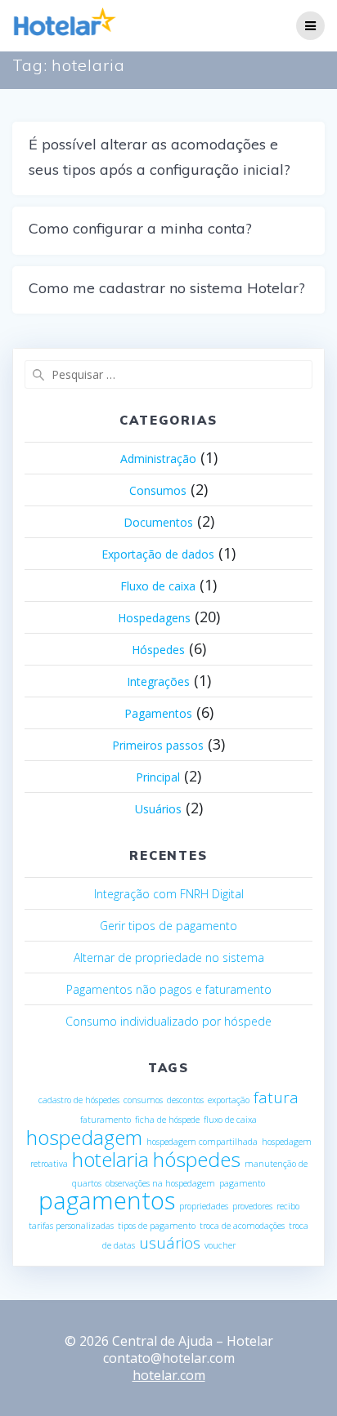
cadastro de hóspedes (78, 1100)
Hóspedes (158, 649)
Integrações (158, 681)
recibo (287, 1206)
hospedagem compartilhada (202, 1141)
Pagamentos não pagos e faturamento (169, 989)
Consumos (157, 490)
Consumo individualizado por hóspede (168, 1021)
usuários (169, 1242)
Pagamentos (158, 713)
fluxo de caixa (230, 1119)
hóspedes (196, 1159)
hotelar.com (169, 1375)
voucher (220, 1245)
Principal (158, 777)
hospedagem (84, 1137)
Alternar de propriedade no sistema (169, 957)
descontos (185, 1100)
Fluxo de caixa (157, 586)
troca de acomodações (242, 1225)
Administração (158, 458)
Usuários (158, 809)
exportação (228, 1100)
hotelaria (110, 1159)
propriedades (203, 1206)
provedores (252, 1206)
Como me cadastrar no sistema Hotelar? (167, 287)
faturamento (105, 1119)
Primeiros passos (158, 745)
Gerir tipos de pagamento (168, 925)
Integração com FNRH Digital (169, 894)
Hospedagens (154, 618)
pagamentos (106, 1200)
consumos (143, 1100)
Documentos (158, 522)
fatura (276, 1097)
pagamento (242, 1183)
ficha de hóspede (167, 1119)
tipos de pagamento (156, 1225)
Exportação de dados (157, 554)
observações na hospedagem (160, 1183)
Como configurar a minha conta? (140, 228)
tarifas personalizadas (71, 1225)
